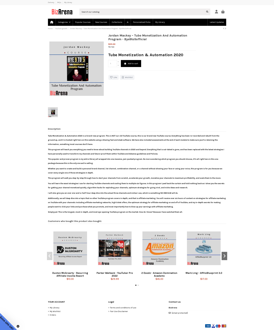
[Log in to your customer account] (216, 12)
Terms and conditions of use (123, 307)
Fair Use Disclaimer (119, 311)
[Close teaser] (18, 326)
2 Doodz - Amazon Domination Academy (159, 274)
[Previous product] (224, 28)
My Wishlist (55, 311)
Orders (53, 315)
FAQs (59, 2)
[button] (64, 22)
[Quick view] (70, 269)
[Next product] (225, 28)
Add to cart (133, 63)
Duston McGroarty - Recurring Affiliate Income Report (70, 274)
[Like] (66, 269)
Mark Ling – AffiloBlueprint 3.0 (204, 273)
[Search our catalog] (207, 12)
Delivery (51, 2)
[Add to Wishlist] (75, 269)
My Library (68, 2)
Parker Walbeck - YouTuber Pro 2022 (114, 274)
